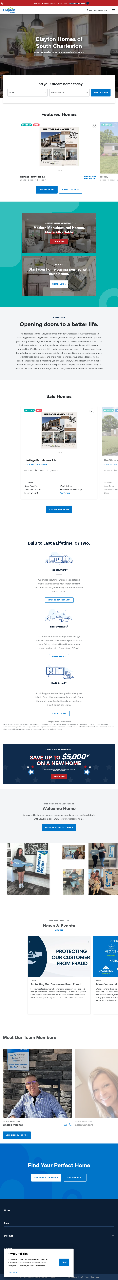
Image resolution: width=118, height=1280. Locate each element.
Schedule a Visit (75, 1178)
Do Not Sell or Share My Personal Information (84, 1277)
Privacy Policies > (15, 1272)
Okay (64, 1262)
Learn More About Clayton (59, 827)
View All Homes (47, 190)
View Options (59, 657)
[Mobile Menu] (113, 10)
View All (59, 930)
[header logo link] (9, 10)
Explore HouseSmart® (59, 600)
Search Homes (101, 92)
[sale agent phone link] (70, 1124)
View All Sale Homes (59, 509)
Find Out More (59, 713)
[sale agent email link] (65, 1124)
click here (62, 771)
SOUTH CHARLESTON (98, 10)
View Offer (59, 241)
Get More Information (46, 1178)
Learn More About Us (17, 1135)
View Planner (59, 284)
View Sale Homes (70, 190)
